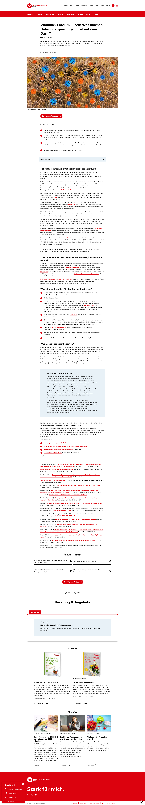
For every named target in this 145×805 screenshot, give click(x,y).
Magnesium (44, 272)
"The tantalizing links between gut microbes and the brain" (68, 495)
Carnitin (69, 238)
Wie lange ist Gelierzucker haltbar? (97, 738)
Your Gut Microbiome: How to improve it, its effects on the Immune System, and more (74, 503)
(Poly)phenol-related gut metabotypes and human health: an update (74, 540)
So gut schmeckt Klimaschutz (84, 682)
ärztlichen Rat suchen (72, 268)
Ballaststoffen (89, 305)
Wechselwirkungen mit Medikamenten (86, 274)
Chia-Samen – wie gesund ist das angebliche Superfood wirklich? (87, 571)
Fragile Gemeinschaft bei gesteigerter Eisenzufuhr (56, 469)
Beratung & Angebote (50, 116)
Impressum (83, 803)
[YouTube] (28, 794)
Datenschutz (73, 803)
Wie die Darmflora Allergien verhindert (53, 480)
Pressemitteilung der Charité (62, 511)
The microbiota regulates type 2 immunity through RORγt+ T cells (78, 485)
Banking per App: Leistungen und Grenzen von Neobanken (71, 738)
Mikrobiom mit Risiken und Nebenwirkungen (58, 449)
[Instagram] (32, 794)
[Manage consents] (141, 801)
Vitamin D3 (72, 204)
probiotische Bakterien (59, 327)
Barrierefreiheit (94, 803)
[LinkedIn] (36, 794)
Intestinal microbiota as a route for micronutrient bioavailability (75, 519)
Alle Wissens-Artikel (71, 582)
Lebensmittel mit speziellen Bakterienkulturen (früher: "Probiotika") (66, 446)
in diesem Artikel (66, 190)
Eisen (55, 197)
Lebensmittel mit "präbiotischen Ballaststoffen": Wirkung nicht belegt (48, 571)
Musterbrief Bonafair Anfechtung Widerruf (56, 625)
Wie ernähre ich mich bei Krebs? (46, 682)
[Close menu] (23, 784)
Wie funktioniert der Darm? (53, 453)
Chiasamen (73, 315)
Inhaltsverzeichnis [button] (46, 159)
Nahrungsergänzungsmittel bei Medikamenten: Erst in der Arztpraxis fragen (50, 561)
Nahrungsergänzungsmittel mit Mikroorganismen (56, 279)
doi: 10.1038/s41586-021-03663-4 (63, 516)
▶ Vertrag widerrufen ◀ (109, 803)
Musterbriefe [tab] (35, 612)
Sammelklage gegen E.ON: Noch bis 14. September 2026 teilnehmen (46, 739)
